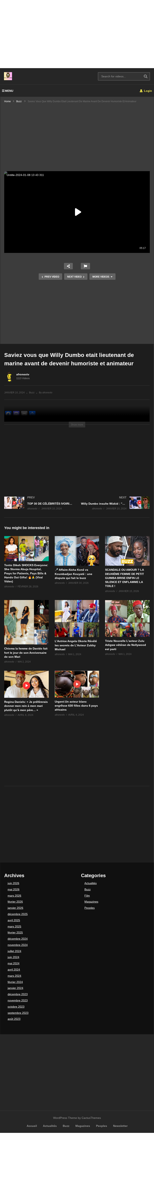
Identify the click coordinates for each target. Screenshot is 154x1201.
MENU (9, 90)
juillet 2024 (14, 951)
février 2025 (15, 932)
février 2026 (15, 901)
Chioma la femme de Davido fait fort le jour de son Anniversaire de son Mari (26, 652)
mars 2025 (14, 926)
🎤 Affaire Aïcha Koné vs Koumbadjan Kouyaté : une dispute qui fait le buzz (73, 574)
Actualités (90, 883)
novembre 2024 (18, 944)
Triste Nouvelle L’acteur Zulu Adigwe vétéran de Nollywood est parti (125, 645)
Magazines (91, 901)
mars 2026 (14, 895)
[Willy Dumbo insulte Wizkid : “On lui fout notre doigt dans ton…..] (115, 507)
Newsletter (120, 1125)
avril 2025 (14, 920)
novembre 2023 (18, 1000)
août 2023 (14, 1018)
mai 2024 (13, 963)
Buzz (31, 392)
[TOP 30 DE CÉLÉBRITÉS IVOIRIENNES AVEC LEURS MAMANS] (38, 507)
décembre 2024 (18, 938)
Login (147, 90)
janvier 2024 (15, 988)
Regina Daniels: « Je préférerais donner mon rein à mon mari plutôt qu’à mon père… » (26, 706)
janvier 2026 (15, 907)
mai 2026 (13, 889)
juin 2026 (13, 883)
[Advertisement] (77, 34)
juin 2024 (13, 957)
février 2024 (15, 982)
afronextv (22, 374)
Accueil (32, 1125)
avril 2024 (14, 969)
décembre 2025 (18, 914)
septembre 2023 (18, 1012)
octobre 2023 (16, 1006)
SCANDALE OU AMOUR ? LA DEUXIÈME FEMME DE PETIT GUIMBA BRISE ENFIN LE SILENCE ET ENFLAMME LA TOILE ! (124, 578)
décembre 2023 (18, 994)
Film (87, 895)
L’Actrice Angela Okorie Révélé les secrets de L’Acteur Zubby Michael (76, 645)
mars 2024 (14, 975)
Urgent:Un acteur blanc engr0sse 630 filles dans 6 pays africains (76, 705)
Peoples (89, 907)
